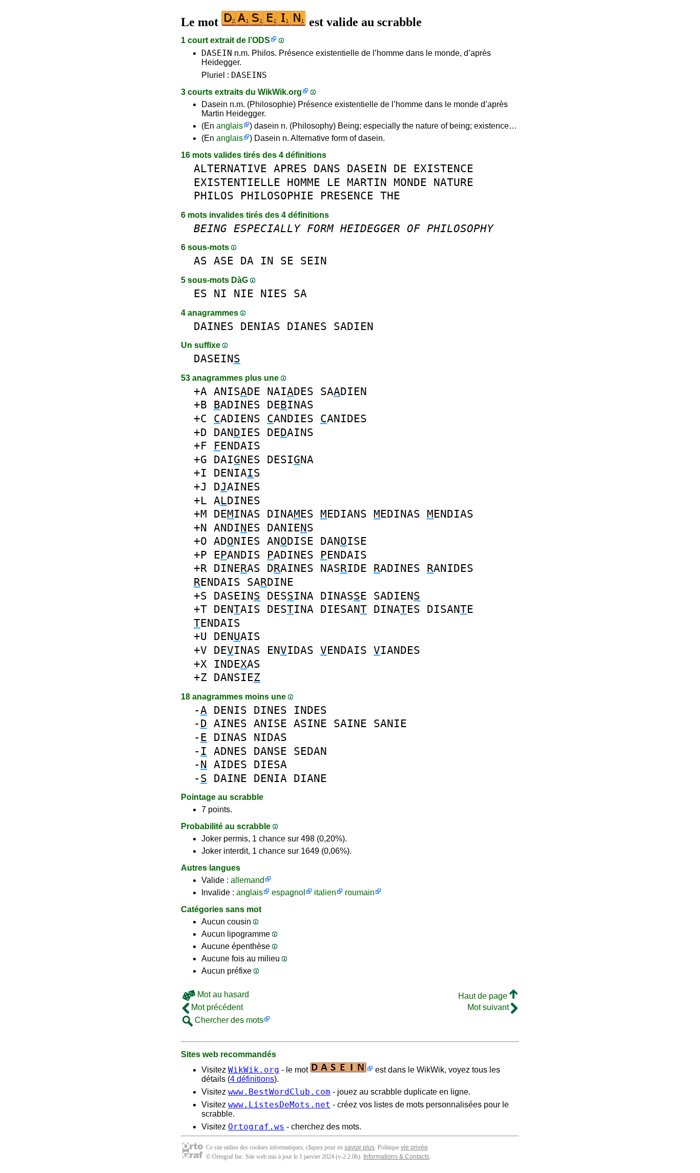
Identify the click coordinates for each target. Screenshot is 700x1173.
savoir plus (359, 1147)
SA (300, 293)
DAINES (214, 326)
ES (200, 293)
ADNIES (237, 540)
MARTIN (367, 182)
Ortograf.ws (256, 1126)
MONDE (410, 182)
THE (390, 195)
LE (333, 182)
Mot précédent (216, 1007)
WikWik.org (280, 92)
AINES (230, 723)
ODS (261, 40)
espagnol (288, 892)
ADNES (230, 751)
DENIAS (260, 326)
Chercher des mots (228, 1020)
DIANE (310, 778)
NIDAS (270, 737)
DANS (327, 168)
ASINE (310, 723)
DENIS (230, 710)
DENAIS (237, 609)
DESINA (290, 459)
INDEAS (237, 663)
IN (267, 260)
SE (287, 260)
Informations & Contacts (396, 1156)
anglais (229, 125)
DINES (270, 710)
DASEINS (249, 75)
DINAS (230, 737)
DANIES (237, 432)
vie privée (414, 1147)
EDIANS (343, 513)
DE (400, 168)
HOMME (303, 182)
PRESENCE (347, 195)
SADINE (270, 581)
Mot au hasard (222, 994)
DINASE (343, 595)
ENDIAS (450, 513)
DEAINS (290, 432)
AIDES (230, 764)
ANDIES (290, 418)
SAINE (350, 723)
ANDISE (290, 540)
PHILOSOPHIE (277, 195)
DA (247, 260)
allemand (247, 880)
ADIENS (237, 418)
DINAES (290, 513)
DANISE (343, 540)
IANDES (397, 650)
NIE (244, 293)
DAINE (230, 778)
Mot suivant (489, 1007)
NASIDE (343, 568)
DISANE (450, 609)
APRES (290, 168)
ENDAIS (237, 445)
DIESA (270, 764)
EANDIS (237, 554)
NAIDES (290, 391)
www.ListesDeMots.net (279, 1104)
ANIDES (343, 418)
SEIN (313, 260)
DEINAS (290, 404)
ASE (224, 260)
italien (325, 892)
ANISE (270, 723)
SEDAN (310, 751)
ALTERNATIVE (230, 168)
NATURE (453, 182)
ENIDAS (290, 650)
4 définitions (252, 1079)
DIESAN (343, 609)
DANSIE (237, 677)
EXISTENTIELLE (237, 182)
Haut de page (483, 996)
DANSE (270, 751)
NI (220, 293)
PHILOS (214, 195)
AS (200, 260)
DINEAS (237, 568)
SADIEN (354, 326)
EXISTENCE (443, 168)
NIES (273, 293)
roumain (360, 892)
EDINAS (397, 513)
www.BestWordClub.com (279, 1092)
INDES (310, 710)
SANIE (390, 723)
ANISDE (237, 391)
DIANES (307, 326)
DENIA (270, 778)
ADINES (237, 404)
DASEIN (216, 53)
